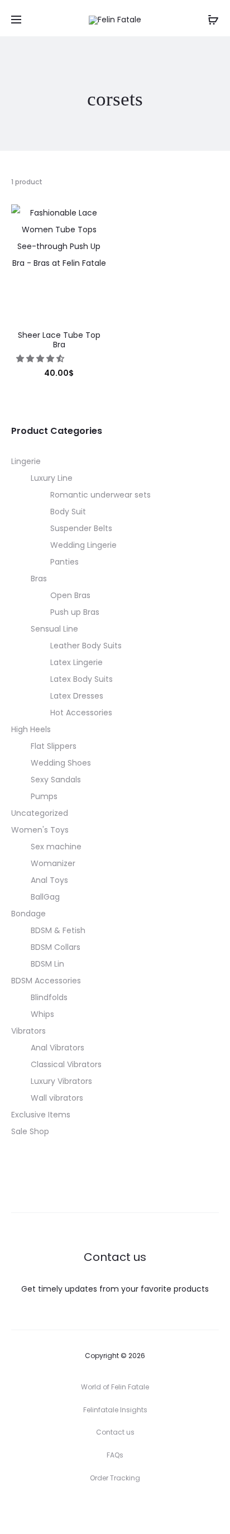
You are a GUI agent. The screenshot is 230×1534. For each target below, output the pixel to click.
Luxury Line (52, 478)
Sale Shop (30, 1131)
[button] (41, 358)
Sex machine (56, 846)
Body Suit (68, 511)
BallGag (45, 896)
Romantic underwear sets (100, 494)
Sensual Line (54, 628)
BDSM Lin (47, 963)
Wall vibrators (57, 1097)
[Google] (164, 1509)
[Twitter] (66, 1509)
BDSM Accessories (46, 980)
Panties (64, 561)
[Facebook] (91, 1509)
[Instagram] (115, 1509)
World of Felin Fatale (115, 1387)
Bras (39, 578)
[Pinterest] (140, 1509)
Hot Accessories (81, 712)
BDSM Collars (55, 947)
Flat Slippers (53, 746)
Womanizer (53, 863)
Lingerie (26, 461)
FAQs (115, 1455)
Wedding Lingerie (83, 545)
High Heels (31, 729)
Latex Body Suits (81, 679)
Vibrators (28, 1030)
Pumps (44, 796)
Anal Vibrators (57, 1047)
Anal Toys (49, 880)
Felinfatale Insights (115, 1409)
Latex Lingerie (76, 662)
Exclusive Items (40, 1114)
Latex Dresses (76, 695)
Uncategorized (39, 813)
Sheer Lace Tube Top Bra (59, 339)
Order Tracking (115, 1478)
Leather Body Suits (86, 645)
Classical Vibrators (66, 1064)
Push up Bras (74, 612)
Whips (42, 1014)
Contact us (115, 1432)
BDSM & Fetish (58, 930)
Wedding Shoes (61, 762)
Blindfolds (49, 997)
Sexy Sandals (56, 779)
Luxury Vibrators (61, 1081)
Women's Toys (40, 829)
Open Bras (70, 595)
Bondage (28, 913)
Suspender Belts (81, 528)
